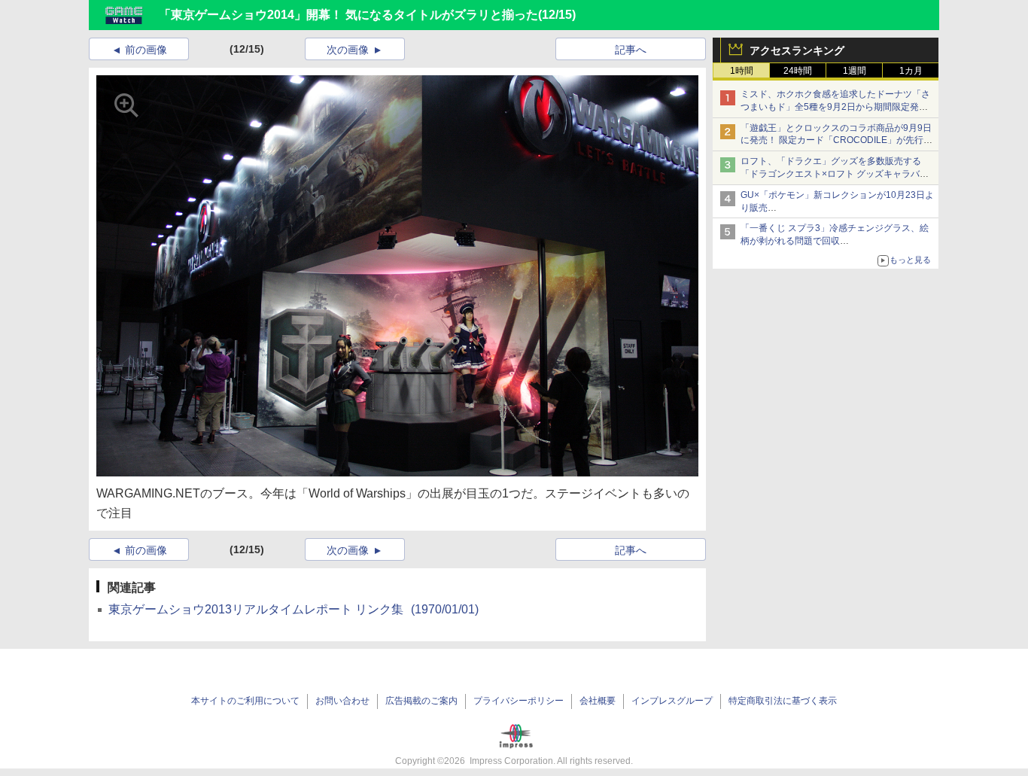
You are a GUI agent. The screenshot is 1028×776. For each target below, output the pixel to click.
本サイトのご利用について (245, 700)
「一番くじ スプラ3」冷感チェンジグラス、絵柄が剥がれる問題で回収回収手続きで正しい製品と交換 (835, 241)
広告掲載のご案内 (421, 700)
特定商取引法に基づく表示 (782, 700)
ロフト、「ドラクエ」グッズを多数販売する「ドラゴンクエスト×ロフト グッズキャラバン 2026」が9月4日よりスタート (835, 174)
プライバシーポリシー (518, 700)
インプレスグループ (672, 700)
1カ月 (911, 70)
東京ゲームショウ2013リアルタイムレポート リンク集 (293, 609)
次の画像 (348, 50)
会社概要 (597, 700)
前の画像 (146, 50)
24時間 (797, 70)
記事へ (630, 50)
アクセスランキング (797, 50)
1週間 (854, 70)
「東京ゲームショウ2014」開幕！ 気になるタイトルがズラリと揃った (348, 14)
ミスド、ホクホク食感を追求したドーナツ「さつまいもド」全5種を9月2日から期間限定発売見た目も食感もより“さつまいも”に (835, 107)
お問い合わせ (342, 700)
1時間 (741, 70)
